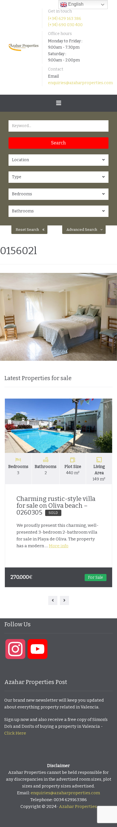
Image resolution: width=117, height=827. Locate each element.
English (75, 4)
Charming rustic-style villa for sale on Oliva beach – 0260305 (55, 505)
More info (58, 545)
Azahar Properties (78, 806)
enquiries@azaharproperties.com (80, 82)
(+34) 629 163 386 (64, 18)
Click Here (15, 733)
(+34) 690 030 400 (65, 24)
